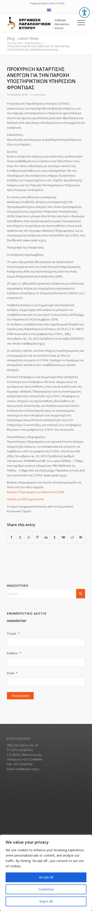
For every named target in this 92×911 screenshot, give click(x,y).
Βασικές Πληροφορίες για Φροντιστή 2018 (35, 492)
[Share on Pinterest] (37, 537)
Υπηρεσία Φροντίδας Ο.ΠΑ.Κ (47, 3)
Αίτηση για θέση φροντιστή (25, 499)
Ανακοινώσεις (39, 94)
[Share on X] (20, 537)
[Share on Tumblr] (54, 537)
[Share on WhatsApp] (29, 537)
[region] (46, 873)
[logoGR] (38, 23)
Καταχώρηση (20, 695)
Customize (46, 889)
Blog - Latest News (23, 38)
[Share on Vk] (63, 537)
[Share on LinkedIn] (46, 537)
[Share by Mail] (80, 537)
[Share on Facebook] (11, 537)
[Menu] (79, 22)
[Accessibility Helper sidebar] (84, 12)
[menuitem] (79, 22)
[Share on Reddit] (72, 537)
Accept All (46, 877)
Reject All (46, 901)
